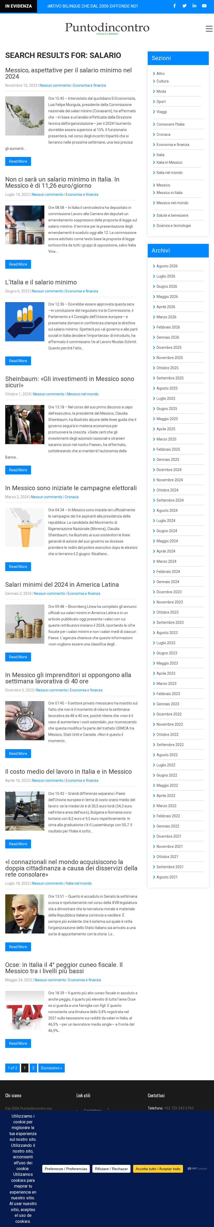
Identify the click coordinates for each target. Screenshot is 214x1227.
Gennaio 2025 (168, 459)
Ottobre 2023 (168, 612)
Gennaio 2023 (168, 704)
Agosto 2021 (167, 877)
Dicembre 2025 (169, 347)
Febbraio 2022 (168, 816)
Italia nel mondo (79, 883)
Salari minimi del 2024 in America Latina (62, 584)
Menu (209, 29)
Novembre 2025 (170, 358)
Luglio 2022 (166, 765)
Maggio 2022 (167, 785)
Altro (161, 74)
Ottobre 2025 (168, 368)
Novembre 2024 (170, 480)
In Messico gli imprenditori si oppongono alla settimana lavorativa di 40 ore (68, 678)
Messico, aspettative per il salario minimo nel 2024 (68, 73)
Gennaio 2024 (168, 582)
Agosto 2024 (167, 510)
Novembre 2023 (170, 602)
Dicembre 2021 (169, 836)
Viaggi (162, 112)
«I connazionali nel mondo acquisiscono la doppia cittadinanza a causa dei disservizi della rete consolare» (71, 868)
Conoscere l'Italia (171, 124)
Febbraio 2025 (168, 449)
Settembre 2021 (170, 867)
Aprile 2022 (166, 796)
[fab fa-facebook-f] (174, 6)
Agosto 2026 (167, 266)
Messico (163, 185)
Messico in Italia (169, 193)
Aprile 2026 (166, 307)
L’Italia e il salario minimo (41, 282)
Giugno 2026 (167, 286)
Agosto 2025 (167, 388)
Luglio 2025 (166, 398)
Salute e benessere (172, 215)
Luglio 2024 (166, 521)
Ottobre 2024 (168, 490)
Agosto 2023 (167, 633)
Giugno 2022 (167, 775)
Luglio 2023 (166, 643)
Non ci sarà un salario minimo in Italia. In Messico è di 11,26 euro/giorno (62, 182)
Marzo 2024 (166, 561)
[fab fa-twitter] (184, 6)
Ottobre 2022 (168, 734)
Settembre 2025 (170, 378)
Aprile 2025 (166, 429)
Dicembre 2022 (169, 714)
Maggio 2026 (167, 297)
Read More (18, 161)
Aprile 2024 (166, 551)
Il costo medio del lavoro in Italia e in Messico (68, 771)
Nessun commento (55, 85)
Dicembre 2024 (169, 470)
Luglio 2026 (166, 276)
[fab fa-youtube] (204, 6)
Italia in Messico (169, 162)
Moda (161, 91)
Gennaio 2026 (168, 337)
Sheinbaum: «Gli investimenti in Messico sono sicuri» (69, 382)
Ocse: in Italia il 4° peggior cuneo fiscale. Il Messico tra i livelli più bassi (64, 968)
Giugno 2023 (167, 653)
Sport (161, 101)
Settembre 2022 (170, 745)
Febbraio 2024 (168, 572)
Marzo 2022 (166, 806)
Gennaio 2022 (168, 826)
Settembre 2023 (170, 622)
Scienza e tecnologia (174, 226)
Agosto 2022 (167, 755)
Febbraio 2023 (168, 694)
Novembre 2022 (170, 724)
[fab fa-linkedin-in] (194, 6)
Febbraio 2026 (168, 327)
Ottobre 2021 (168, 857)
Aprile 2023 (166, 673)
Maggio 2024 (167, 541)
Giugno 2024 (167, 531)
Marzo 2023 (166, 684)
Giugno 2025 (167, 409)
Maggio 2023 (167, 663)
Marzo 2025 (166, 439)
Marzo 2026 (166, 317)
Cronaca (72, 497)
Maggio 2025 (167, 419)
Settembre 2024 (170, 500)
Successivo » (51, 1068)
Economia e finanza (89, 85)
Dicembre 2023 (169, 592)
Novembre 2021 (170, 846)
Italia (160, 155)
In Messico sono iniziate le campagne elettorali (71, 488)
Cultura (163, 81)
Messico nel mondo (83, 394)
